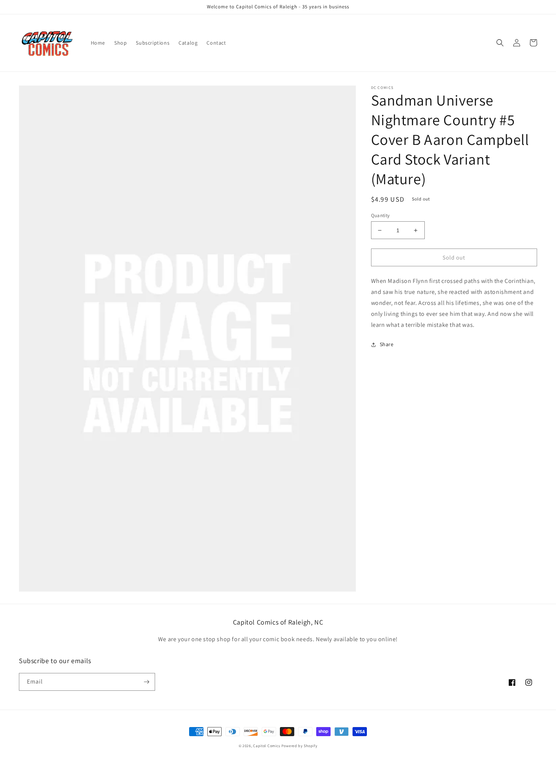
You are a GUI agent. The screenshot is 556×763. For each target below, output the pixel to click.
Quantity (380, 215)
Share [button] (387, 344)
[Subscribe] (146, 682)
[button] (500, 42)
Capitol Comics (266, 745)
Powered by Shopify (299, 745)
